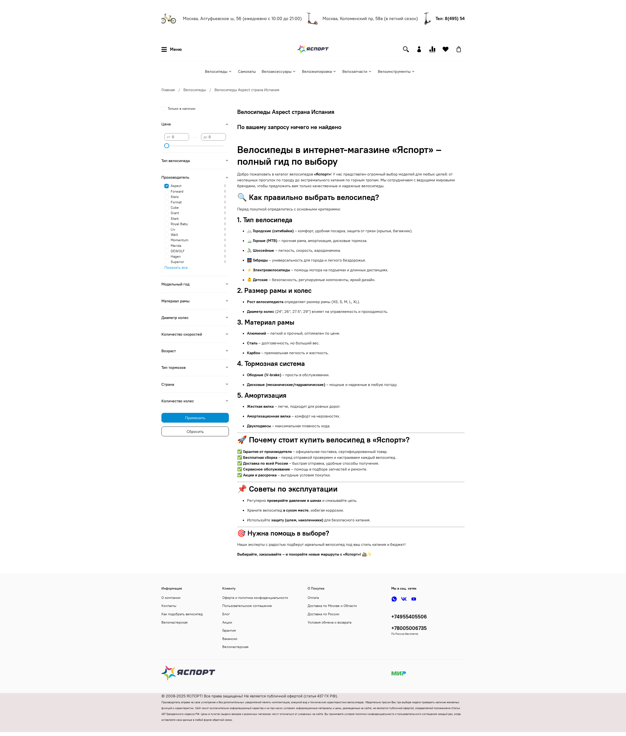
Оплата (313, 597)
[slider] (166, 145)
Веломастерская (174, 622)
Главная (168, 89)
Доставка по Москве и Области (332, 606)
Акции (227, 622)
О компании (170, 597)
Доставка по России (323, 614)
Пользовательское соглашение (247, 606)
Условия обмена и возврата (329, 622)
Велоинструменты (394, 71)
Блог (226, 614)
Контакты (168, 606)
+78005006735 (409, 628)
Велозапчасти (354, 71)
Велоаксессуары (276, 71)
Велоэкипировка (317, 71)
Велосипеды (216, 71)
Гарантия (229, 630)
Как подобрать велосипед (182, 614)
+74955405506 (409, 616)
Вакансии (229, 639)
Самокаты (247, 71)
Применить (195, 417)
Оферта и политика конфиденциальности (255, 597)
